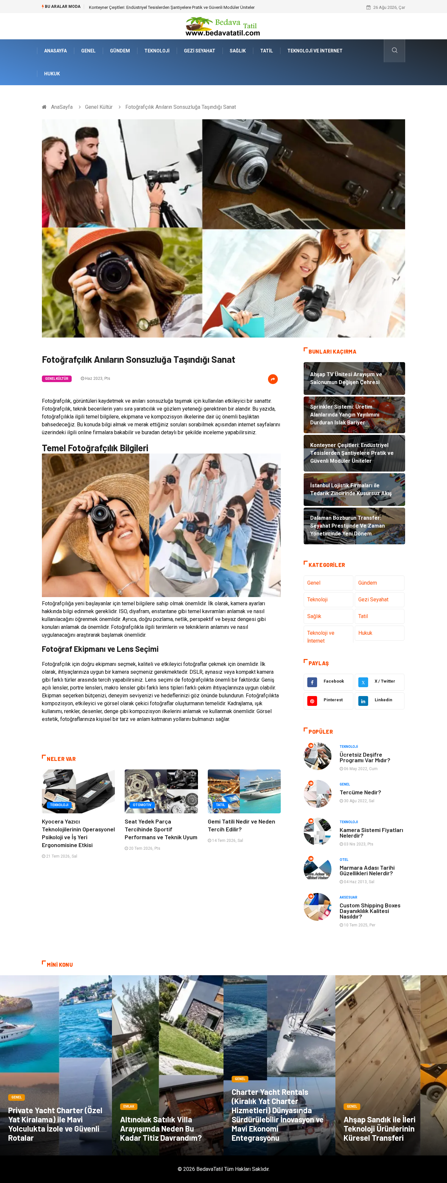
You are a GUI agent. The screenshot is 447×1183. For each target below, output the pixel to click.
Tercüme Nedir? (360, 792)
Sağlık (238, 50)
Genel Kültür (99, 107)
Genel (88, 50)
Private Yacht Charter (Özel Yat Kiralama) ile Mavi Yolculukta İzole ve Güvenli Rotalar (55, 1123)
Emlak (128, 1106)
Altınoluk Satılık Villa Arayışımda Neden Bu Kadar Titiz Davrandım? (161, 1128)
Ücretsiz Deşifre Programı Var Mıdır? (365, 757)
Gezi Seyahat (199, 50)
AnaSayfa (55, 50)
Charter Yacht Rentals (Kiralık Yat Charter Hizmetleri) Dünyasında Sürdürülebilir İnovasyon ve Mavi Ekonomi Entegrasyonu (278, 1114)
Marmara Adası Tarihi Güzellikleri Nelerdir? (367, 870)
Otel (344, 860)
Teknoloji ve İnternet (315, 50)
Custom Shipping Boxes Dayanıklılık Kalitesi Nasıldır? (370, 911)
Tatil (266, 50)
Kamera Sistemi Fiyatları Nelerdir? (371, 832)
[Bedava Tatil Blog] (223, 26)
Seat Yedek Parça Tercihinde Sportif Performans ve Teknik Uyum (161, 829)
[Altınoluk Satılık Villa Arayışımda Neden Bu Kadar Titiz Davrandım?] (168, 1065)
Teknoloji (157, 50)
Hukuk (52, 73)
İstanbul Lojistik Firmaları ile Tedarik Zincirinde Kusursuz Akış (146, 7)
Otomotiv (142, 805)
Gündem (120, 50)
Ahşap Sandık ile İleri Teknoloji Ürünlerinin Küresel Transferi (380, 1128)
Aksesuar (348, 897)
